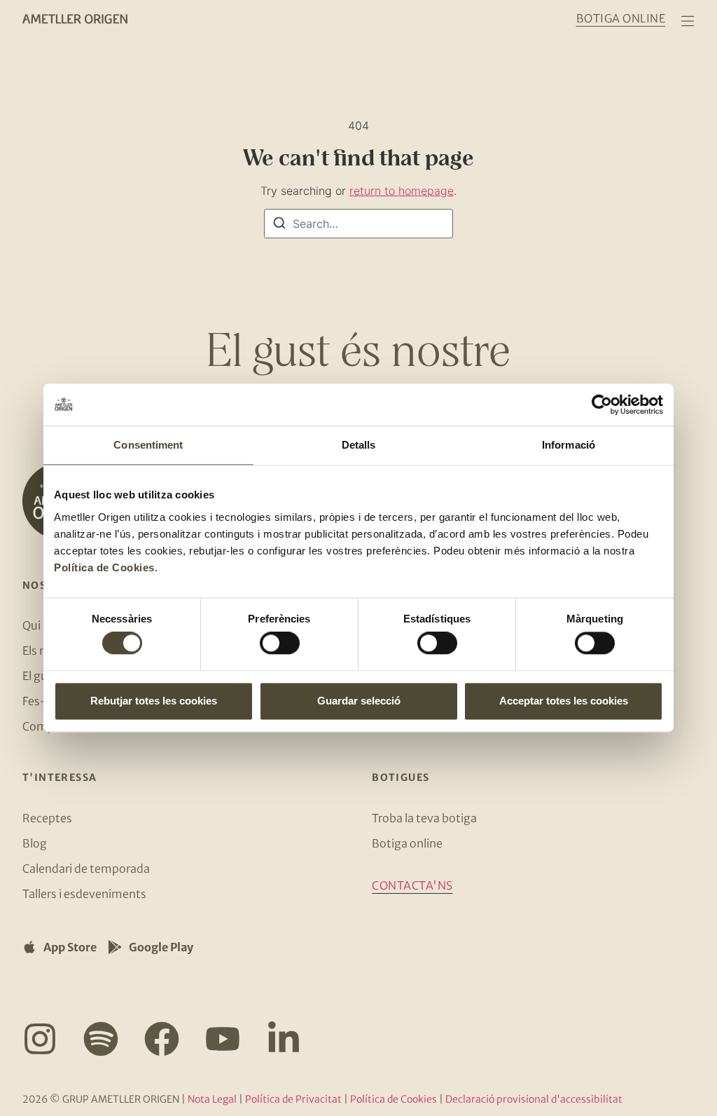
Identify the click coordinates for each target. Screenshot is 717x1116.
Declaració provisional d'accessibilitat (533, 1099)
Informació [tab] (568, 445)
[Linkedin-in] (283, 1038)
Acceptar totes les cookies (563, 701)
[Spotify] (100, 1038)
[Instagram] (39, 1038)
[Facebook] (161, 1038)
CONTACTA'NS (412, 885)
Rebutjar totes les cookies (153, 701)
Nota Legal (212, 1099)
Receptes (47, 818)
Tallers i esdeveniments (84, 894)
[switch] (280, 643)
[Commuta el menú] (688, 21)
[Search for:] (358, 223)
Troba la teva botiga (424, 818)
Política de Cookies (104, 567)
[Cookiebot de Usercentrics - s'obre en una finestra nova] (602, 404)
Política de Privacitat (293, 1099)
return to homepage (401, 191)
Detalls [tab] (359, 445)
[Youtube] (222, 1038)
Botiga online (407, 843)
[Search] (279, 225)
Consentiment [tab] (148, 445)
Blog (34, 843)
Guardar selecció (359, 701)
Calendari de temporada (86, 869)
